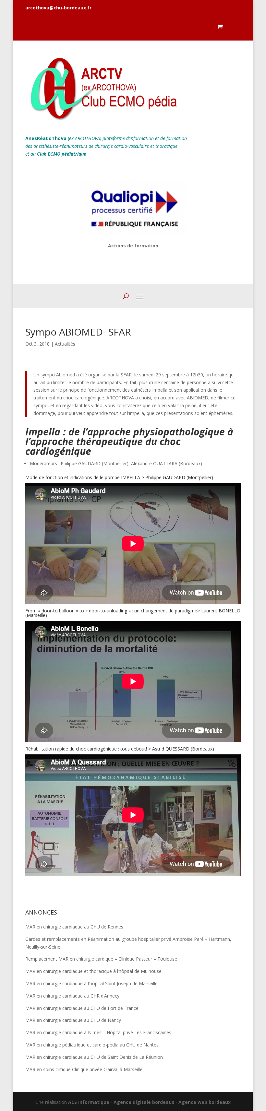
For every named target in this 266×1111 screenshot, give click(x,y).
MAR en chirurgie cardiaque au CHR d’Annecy (72, 996)
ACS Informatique (88, 1102)
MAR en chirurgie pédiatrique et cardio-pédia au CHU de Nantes (92, 1045)
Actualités (65, 344)
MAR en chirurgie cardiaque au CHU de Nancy (73, 1020)
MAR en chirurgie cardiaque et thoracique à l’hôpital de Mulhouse (93, 971)
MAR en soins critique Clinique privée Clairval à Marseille (83, 1069)
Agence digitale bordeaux (144, 1102)
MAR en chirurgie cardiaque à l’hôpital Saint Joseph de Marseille (91, 983)
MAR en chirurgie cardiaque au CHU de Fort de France (82, 1008)
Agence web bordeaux (204, 1102)
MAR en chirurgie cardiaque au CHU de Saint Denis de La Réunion (94, 1057)
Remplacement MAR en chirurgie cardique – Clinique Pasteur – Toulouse (101, 959)
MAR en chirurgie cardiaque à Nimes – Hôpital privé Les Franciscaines (98, 1032)
